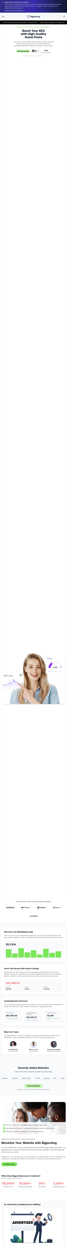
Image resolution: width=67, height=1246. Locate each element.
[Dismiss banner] (64, 2)
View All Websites (33, 1086)
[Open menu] (3, 16)
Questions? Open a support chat (14, 10)
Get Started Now (23, 51)
